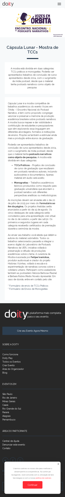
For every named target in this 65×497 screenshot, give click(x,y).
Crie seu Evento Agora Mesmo (32, 331)
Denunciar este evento (13, 444)
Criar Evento (8, 365)
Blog (4, 372)
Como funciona (10, 354)
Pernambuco (8, 419)
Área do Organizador (13, 369)
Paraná (5, 412)
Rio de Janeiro (9, 397)
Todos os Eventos (11, 361)
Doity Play (7, 358)
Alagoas (6, 416)
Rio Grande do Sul (11, 408)
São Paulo (7, 394)
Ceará (5, 405)
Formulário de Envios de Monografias (28, 289)
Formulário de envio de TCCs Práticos (28, 285)
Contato (6, 448)
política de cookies (43, 478)
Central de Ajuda (10, 441)
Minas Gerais (8, 401)
